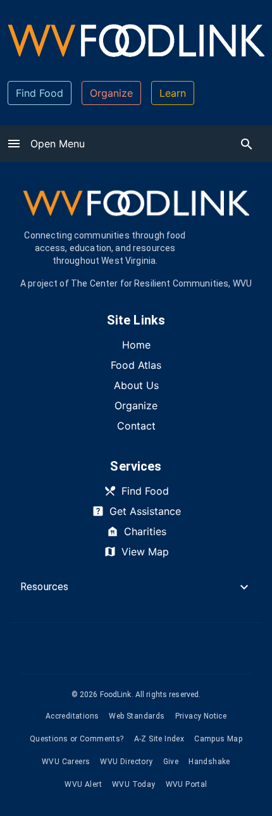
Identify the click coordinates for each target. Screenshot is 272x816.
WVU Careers (66, 761)
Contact (136, 425)
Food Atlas (136, 365)
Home (136, 344)
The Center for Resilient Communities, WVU (161, 283)
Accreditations (72, 716)
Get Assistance (145, 511)
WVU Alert (83, 784)
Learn (172, 93)
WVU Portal (186, 784)
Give (171, 761)
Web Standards (136, 716)
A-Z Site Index (159, 738)
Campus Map (218, 738)
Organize (111, 93)
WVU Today (134, 784)
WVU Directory (126, 761)
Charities (145, 531)
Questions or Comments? (77, 738)
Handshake (209, 761)
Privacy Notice (201, 716)
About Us (136, 385)
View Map (145, 551)
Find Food (39, 93)
